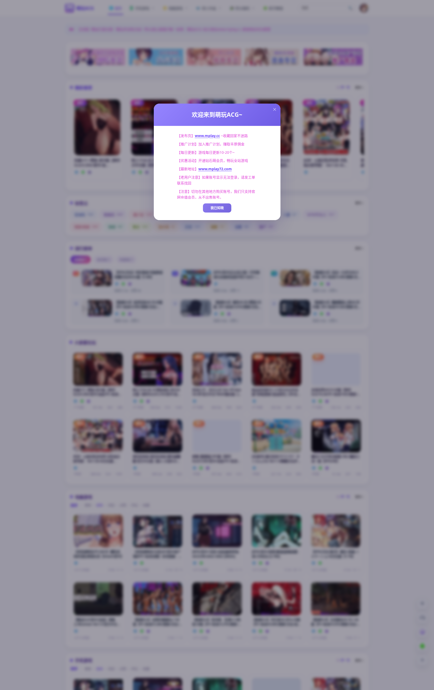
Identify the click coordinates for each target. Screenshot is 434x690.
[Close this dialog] (274, 109)
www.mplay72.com (215, 168)
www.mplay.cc (207, 135)
